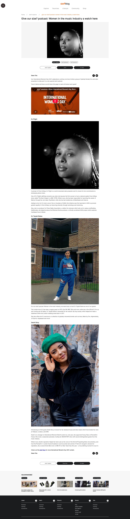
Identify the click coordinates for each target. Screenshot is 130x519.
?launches (55, 8)
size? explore (33, 14)
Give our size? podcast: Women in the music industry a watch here (60, 14)
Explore (46, 8)
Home (23, 14)
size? (65, 67)
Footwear (24, 478)
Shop (84, 8)
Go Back (82, 67)
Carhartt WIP (78, 512)
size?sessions (74, 62)
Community (75, 8)
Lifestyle (65, 8)
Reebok (77, 510)
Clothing (23, 506)
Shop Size (65, 463)
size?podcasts (65, 62)
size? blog (42, 450)
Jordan (76, 514)
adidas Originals (78, 506)
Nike (76, 504)
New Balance (78, 508)
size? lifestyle (61, 478)
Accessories (24, 508)
